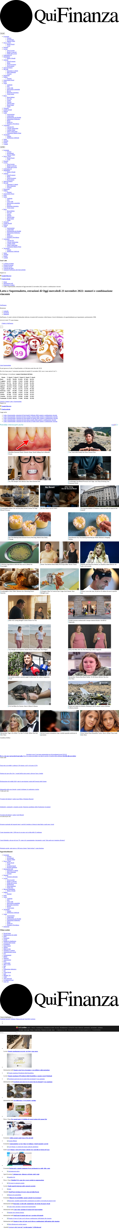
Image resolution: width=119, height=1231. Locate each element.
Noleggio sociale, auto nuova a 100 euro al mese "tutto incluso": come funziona (22, 848)
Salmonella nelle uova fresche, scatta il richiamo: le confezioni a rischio (19, 789)
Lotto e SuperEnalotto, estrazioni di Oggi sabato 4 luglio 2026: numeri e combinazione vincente (29, 420)
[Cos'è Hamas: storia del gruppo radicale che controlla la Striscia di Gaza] (61, 1147)
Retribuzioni (10, 884)
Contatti (5, 144)
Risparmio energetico (13, 92)
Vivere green (10, 94)
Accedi (2, 33)
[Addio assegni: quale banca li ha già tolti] (61, 1128)
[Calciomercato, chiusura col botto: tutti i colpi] (61, 1171)
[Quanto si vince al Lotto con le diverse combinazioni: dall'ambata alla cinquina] (61, 1218)
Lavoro (5, 49)
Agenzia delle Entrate (9, 942)
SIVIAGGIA (80, 1027)
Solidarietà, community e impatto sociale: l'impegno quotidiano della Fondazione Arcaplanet (25, 807)
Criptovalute (10, 116)
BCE (4, 961)
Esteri (5, 81)
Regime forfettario (12, 867)
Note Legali (26, 1030)
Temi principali (7, 978)
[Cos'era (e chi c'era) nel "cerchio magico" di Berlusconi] (61, 1224)
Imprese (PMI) (11, 41)
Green (5, 83)
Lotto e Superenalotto (16, 401)
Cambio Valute (11, 130)
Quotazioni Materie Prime (14, 133)
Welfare (5, 947)
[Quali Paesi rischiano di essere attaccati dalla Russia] (61, 1189)
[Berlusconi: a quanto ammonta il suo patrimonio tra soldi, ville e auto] (61, 1159)
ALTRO (2, 147)
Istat (4, 966)
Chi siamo (21, 1030)
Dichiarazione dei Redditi (14, 117)
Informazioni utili (8, 283)
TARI (5, 977)
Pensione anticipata (12, 876)
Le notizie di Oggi (8, 980)
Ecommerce (6, 944)
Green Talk (10, 88)
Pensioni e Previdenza (13, 123)
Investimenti (10, 39)
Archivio (32, 1019)
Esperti (5, 142)
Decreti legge (7, 933)
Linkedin (5, 311)
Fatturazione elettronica (9, 969)
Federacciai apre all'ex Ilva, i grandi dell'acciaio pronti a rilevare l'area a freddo (21, 773)
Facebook (6, 312)
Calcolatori (6, 125)
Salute (5, 139)
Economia (6, 36)
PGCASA (57, 1027)
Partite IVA (10, 887)
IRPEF (5, 956)
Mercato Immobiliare (9, 889)
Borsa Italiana (11, 97)
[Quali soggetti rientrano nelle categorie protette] (61, 1183)
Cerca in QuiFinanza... (6, 1017)
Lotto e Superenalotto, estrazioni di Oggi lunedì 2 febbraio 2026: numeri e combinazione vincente (30, 415)
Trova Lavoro (11, 50)
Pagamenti (6, 938)
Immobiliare (6, 56)
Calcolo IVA (10, 127)
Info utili (5, 69)
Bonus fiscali (10, 862)
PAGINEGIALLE (39, 1027)
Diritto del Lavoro (12, 53)
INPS (5, 936)
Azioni (9, 100)
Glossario (6, 108)
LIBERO (29, 1027)
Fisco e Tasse (7, 42)
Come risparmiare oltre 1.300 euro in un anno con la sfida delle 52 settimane (21, 832)
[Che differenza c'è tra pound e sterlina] (61, 1091)
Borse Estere (10, 105)
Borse (5, 95)
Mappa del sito (20, 1019)
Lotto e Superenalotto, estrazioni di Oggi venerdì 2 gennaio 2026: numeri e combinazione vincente (30, 416)
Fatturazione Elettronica (13, 119)
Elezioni (9, 78)
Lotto (1, 365)
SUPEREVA (100, 1027)
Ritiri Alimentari (11, 72)
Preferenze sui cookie (46, 1030)
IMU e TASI (7, 964)
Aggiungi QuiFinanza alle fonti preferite (14, 270)
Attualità (5, 141)
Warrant (9, 102)
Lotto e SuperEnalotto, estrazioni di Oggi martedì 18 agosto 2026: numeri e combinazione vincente (30, 418)
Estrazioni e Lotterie (12, 71)
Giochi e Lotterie (4, 401)
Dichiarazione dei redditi (10, 935)
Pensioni (5, 47)
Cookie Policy (37, 1030)
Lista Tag (6, 981)
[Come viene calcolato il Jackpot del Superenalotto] (61, 1206)
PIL (4, 967)
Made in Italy (7, 949)
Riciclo (9, 91)
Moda (8, 63)
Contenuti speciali (5, 1019)
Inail (4, 974)
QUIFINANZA (87, 1027)
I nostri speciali (7, 109)
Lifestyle (5, 60)
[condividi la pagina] (1, 327)
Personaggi (6, 75)
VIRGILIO (33, 1027)
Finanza (9, 38)
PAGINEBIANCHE (64, 1027)
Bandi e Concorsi (12, 52)
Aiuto (53, 1030)
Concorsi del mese (8, 268)
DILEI (76, 1027)
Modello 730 (7, 975)
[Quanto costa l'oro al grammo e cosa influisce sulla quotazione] (61, 1061)
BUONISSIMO (94, 1027)
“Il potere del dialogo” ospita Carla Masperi (12, 815)
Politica (5, 77)
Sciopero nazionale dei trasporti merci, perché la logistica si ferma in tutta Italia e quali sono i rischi (27, 824)
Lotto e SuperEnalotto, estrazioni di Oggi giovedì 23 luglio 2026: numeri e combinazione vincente (30, 421)
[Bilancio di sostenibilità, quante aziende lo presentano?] (61, 1195)
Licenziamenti (7, 955)
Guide (5, 113)
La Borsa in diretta (8, 263)
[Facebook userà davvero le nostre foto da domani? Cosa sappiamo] (61, 1079)
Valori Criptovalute (12, 131)
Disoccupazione (11, 886)
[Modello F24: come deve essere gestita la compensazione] (61, 1177)
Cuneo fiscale (7, 972)
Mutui (8, 120)
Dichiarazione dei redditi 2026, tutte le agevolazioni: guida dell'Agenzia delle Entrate (23, 781)
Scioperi (9, 74)
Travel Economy (11, 64)
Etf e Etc (9, 99)
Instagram (6, 314)
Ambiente (9, 85)
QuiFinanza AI (7, 55)
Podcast (5, 111)
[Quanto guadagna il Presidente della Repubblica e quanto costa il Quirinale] (61, 1073)
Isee (4, 970)
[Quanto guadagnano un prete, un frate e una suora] (61, 1042)
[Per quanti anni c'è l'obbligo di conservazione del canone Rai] (61, 1110)
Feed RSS (27, 1019)
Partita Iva (10, 122)
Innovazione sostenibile (13, 89)
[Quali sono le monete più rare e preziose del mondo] (61, 1212)
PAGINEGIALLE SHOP (49, 1027)
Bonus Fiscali (10, 44)
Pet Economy (10, 66)
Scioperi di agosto (8, 265)
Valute (8, 106)
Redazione (6, 926)
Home (5, 282)
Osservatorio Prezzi (8, 80)
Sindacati (6, 958)
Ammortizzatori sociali (9, 952)
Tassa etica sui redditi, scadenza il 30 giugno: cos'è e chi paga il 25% (19, 765)
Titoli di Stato (10, 103)
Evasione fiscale (11, 866)
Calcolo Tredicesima (12, 128)
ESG (8, 86)
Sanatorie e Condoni (9, 950)
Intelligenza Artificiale (13, 137)
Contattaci (13, 1019)
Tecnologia (6, 134)
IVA (4, 953)
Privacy (32, 1030)
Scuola (5, 939)
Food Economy (11, 61)
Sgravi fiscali (7, 946)
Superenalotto (7, 365)
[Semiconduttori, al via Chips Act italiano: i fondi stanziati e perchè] (61, 1141)
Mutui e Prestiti (11, 58)
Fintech (9, 136)
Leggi (8, 46)
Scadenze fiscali (7, 266)
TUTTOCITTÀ (71, 1027)
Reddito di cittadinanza (9, 941)
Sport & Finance (8, 67)
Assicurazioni (10, 114)
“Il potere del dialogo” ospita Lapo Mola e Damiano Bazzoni (16, 799)
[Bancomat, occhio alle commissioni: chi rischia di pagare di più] (61, 1201)
